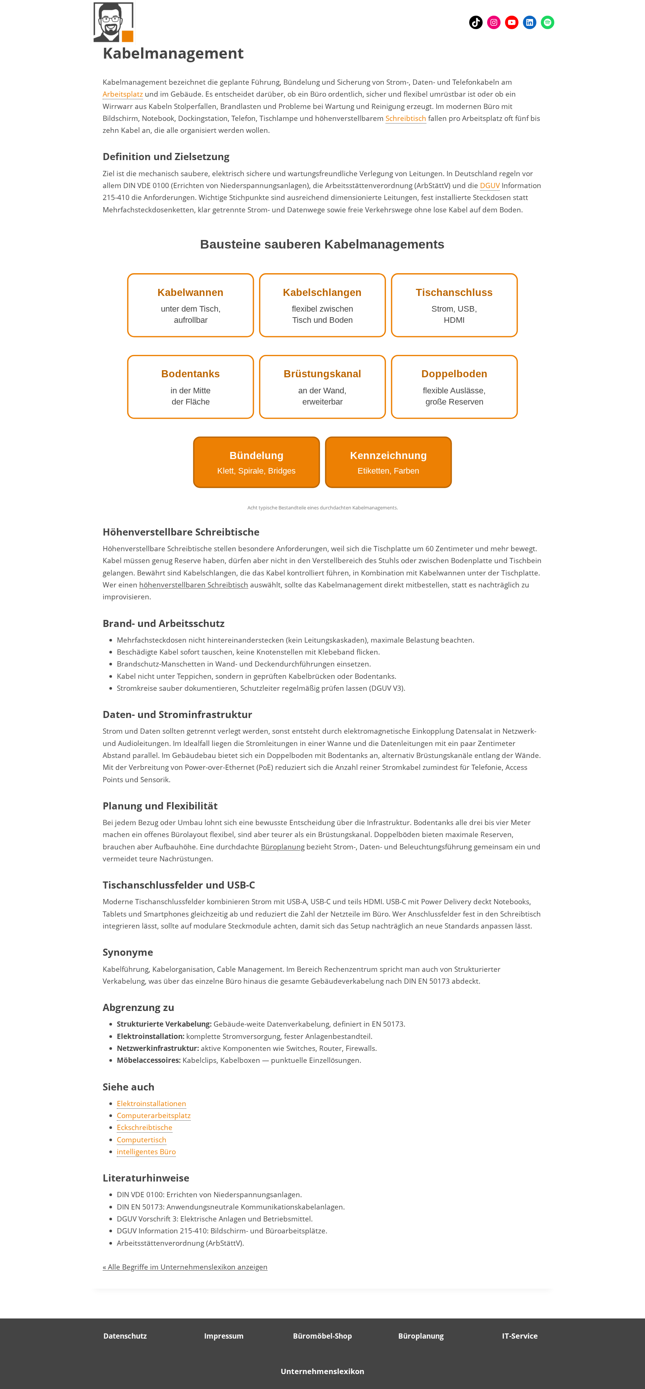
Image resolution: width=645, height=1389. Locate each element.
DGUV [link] (490, 185)
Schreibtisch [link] (406, 118)
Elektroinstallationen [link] (151, 1103)
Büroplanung (283, 847)
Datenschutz (125, 1336)
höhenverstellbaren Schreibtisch (193, 585)
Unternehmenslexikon (322, 1371)
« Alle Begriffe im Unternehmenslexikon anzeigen (185, 1267)
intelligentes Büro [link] (146, 1152)
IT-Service (520, 1336)
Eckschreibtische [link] (144, 1127)
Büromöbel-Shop (322, 1336)
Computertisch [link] (141, 1140)
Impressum (224, 1336)
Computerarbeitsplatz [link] (154, 1115)
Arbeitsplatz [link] (123, 94)
